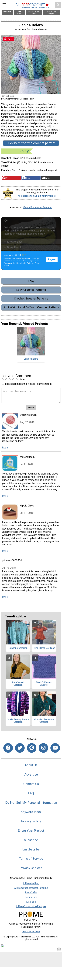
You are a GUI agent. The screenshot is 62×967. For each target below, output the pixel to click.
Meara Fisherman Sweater (37, 207)
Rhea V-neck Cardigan (18, 683)
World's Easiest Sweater (44, 683)
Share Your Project (31, 831)
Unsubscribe (31, 849)
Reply (5, 447)
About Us (31, 765)
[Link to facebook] (8, 748)
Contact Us (31, 784)
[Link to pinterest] (31, 748)
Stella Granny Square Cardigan (18, 720)
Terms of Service (31, 858)
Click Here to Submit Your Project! (37, 196)
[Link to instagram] (43, 748)
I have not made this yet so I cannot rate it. (28, 383)
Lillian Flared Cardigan (44, 648)
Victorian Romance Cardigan (44, 720)
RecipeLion (31, 897)
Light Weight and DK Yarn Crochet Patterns (31, 307)
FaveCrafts (31, 892)
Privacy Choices (31, 868)
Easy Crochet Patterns (31, 290)
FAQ (31, 793)
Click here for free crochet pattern (31, 143)
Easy (31, 281)
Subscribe (31, 840)
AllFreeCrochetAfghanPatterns (31, 887)
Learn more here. (31, 931)
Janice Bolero (31, 359)
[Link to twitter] (20, 748)
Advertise (31, 774)
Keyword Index (31, 812)
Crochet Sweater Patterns (31, 298)
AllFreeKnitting (31, 883)
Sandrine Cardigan (18, 648)
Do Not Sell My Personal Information (31, 803)
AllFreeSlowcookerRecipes (31, 906)
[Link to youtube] (55, 748)
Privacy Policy (31, 821)
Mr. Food (31, 901)
